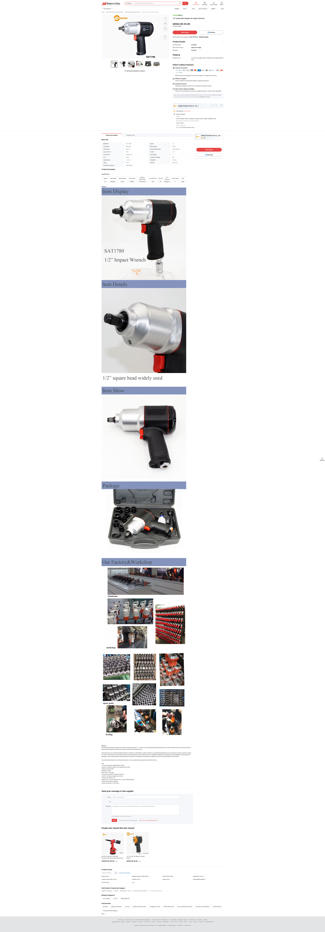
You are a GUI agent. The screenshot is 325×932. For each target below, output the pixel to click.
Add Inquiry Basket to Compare (135, 71)
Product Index (192, 919)
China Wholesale (155, 919)
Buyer (184, 8)
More (103, 914)
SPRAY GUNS (105, 876)
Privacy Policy (187, 925)
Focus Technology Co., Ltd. (151, 925)
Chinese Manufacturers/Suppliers (142, 919)
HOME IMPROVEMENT (199, 879)
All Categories (107, 8)
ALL (133, 882)
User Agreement (172, 925)
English (123, 921)
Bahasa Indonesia (209, 921)
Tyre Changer (106, 898)
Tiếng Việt (201, 921)
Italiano (154, 921)
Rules (222, 8)
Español (128, 921)
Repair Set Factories (116, 906)
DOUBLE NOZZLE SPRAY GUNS (140, 876)
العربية (171, 921)
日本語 (181, 921)
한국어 (176, 921)
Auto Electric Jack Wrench (202, 906)
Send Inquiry (185, 32)
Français (140, 921)
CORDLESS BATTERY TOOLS (109, 879)
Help (193, 8)
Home (103, 12)
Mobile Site (199, 919)
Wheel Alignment (125, 898)
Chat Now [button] (212, 32)
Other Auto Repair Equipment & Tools (150, 12)
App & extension (203, 8)
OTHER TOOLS (105, 882)
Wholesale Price (165, 919)
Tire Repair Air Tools (155, 906)
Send (114, 820)
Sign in (221, 4)
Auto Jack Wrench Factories (184, 906)
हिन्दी (185, 921)
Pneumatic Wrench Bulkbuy (110, 910)
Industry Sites (173, 919)
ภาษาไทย (190, 921)
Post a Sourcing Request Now (148, 820)
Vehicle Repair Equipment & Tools (132, 12)
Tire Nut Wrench (217, 906)
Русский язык (147, 921)
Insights (205, 919)
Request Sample (203, 37)
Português (134, 921)
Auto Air (127, 906)
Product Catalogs (125, 873)
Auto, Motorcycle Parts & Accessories (114, 12)
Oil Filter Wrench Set (168, 906)
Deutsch (159, 921)
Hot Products (121, 919)
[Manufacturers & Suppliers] (111, 3)
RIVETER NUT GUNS (167, 876)
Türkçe (195, 921)
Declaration (180, 925)
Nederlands (165, 921)
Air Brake (105, 906)
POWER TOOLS (136, 879)
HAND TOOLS (166, 879)
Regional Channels (182, 919)
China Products (129, 919)
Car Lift (115, 898)
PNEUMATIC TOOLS (198, 876)
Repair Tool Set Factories (139, 906)
